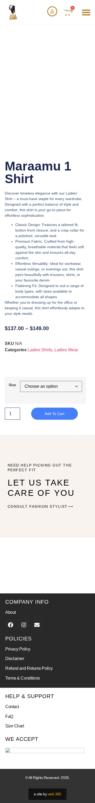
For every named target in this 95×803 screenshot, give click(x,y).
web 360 (54, 794)
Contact (12, 706)
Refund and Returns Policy (29, 668)
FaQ (9, 716)
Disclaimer (14, 658)
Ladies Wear (66, 350)
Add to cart (54, 414)
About (10, 612)
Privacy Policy (17, 649)
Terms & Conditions (22, 678)
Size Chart (14, 726)
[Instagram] (23, 625)
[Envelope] (37, 625)
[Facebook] (10, 625)
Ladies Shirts (40, 350)
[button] (86, 13)
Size (12, 385)
